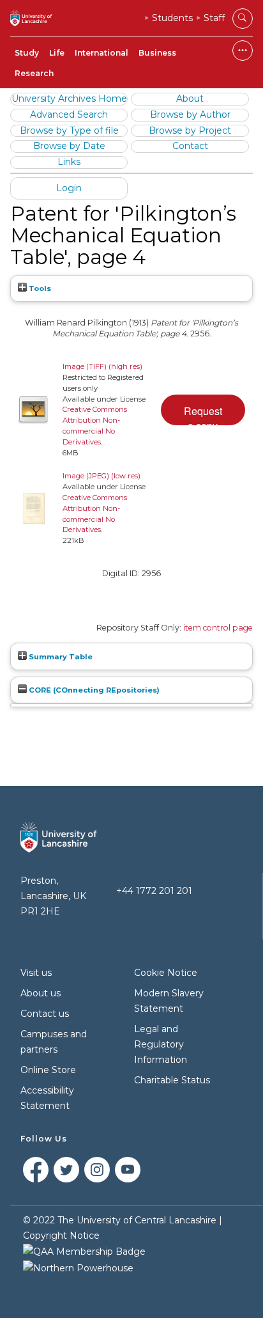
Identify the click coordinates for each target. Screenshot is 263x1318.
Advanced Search (69, 114)
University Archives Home (69, 98)
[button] (203, 410)
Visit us (36, 972)
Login (69, 188)
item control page (218, 627)
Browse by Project (190, 130)
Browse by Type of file (69, 130)
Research (34, 73)
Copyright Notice (61, 1235)
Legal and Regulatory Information (160, 1044)
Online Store (48, 1070)
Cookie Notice (165, 972)
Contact (190, 146)
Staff (214, 18)
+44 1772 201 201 (154, 891)
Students (172, 18)
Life (56, 53)
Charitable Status (172, 1080)
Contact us (44, 1013)
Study (27, 53)
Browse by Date (69, 146)
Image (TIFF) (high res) (102, 366)
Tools (39, 288)
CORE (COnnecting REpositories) (93, 690)
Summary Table (60, 656)
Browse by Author (190, 114)
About (190, 98)
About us (40, 993)
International (101, 53)
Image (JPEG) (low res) (101, 475)
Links (68, 162)
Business (157, 53)
